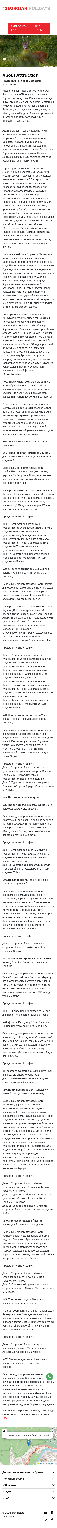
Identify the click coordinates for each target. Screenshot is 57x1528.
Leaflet (42, 1463)
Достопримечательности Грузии (22, 1472)
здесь (5, 1418)
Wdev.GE (52, 1463)
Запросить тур (19, 28)
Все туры (38, 28)
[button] (4, 59)
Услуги (6, 1491)
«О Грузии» (9, 1485)
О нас (5, 1498)
